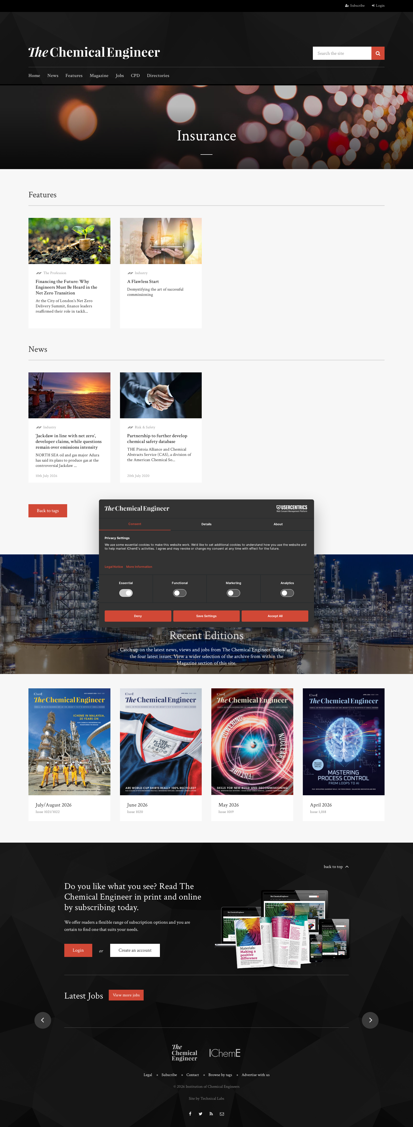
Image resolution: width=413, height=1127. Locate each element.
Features (73, 76)
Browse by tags (220, 1074)
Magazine (99, 76)
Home (34, 76)
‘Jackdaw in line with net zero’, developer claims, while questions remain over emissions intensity (69, 441)
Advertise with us (256, 1074)
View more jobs (126, 995)
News (52, 76)
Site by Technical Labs (206, 1098)
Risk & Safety (145, 427)
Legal (148, 1074)
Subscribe (357, 5)
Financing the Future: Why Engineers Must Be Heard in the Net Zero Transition (66, 287)
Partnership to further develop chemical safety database (157, 439)
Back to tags (48, 511)
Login (380, 5)
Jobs (120, 76)
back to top (333, 866)
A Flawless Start (143, 281)
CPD (135, 76)
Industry (141, 273)
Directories (158, 76)
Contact (192, 1074)
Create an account (135, 950)
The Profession (54, 273)
